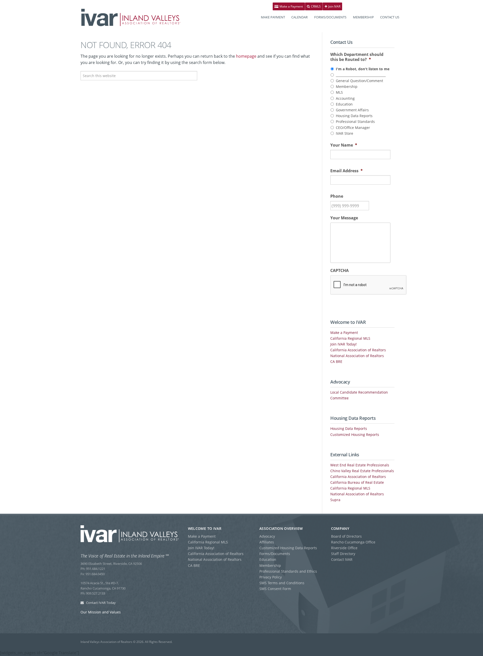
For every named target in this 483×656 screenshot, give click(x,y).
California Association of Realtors (358, 350)
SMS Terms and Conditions (281, 582)
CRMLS (315, 6)
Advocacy (267, 536)
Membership (346, 86)
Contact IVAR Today (100, 602)
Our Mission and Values (100, 612)
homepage (246, 56)
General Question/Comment (359, 80)
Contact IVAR (341, 559)
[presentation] (368, 285)
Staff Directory (343, 553)
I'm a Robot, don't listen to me (362, 68)
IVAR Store (344, 133)
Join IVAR (334, 6)
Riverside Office (344, 547)
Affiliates (266, 542)
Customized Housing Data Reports (288, 547)
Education (344, 104)
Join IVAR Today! (343, 344)
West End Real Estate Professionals (359, 465)
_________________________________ (361, 75)
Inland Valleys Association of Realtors (130, 17)
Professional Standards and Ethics (288, 571)
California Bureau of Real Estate (357, 482)
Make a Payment (291, 6)
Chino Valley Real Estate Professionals (362, 470)
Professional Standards (355, 121)
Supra (335, 499)
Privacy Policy (270, 577)
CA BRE (336, 361)
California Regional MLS (350, 338)
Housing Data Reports (354, 115)
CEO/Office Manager (353, 127)
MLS (339, 92)
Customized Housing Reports (354, 434)
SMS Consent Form (275, 588)
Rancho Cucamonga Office (353, 542)
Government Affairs (352, 110)
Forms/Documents (274, 553)
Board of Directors (346, 536)
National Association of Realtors (357, 355)
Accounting (345, 98)
